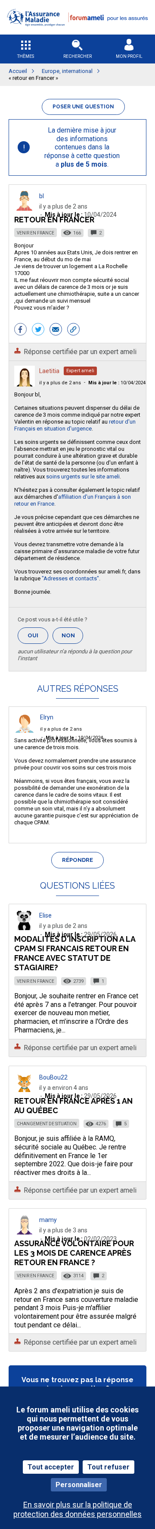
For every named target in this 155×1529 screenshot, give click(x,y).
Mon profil (129, 56)
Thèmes (25, 56)
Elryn (46, 717)
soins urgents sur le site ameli (83, 476)
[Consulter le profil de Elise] (24, 928)
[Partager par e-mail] (56, 330)
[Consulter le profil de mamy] (24, 1232)
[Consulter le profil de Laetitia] (24, 384)
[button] (77, 31)
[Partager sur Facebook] (20, 330)
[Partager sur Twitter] (38, 330)
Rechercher (77, 56)
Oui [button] (38, 635)
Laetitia (49, 370)
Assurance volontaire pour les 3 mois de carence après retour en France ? (74, 1253)
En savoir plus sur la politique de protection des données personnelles (77, 1509)
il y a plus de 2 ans (60, 383)
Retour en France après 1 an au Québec (73, 1105)
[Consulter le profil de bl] (24, 208)
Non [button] (72, 638)
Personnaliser (79, 1485)
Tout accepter (51, 1467)
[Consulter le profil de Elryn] (24, 730)
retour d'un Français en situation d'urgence (75, 425)
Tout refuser (108, 1467)
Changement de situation (47, 1123)
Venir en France (35, 233)
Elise (45, 915)
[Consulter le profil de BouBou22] (24, 1090)
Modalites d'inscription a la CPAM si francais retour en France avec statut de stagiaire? (74, 953)
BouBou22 (53, 1077)
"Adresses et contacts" (70, 578)
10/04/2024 (117, 383)
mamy (48, 1219)
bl (41, 196)
